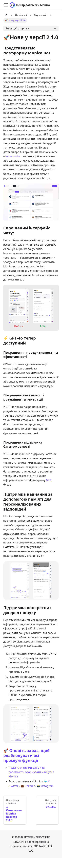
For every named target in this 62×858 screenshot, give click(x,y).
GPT (48, 480)
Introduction (13, 156)
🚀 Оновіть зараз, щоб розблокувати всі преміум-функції (26, 755)
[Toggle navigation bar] (5, 4)
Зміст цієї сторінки (17, 28)
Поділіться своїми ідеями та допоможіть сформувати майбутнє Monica (31, 772)
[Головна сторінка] (6, 15)
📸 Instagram (45, 786)
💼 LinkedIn (28, 786)
